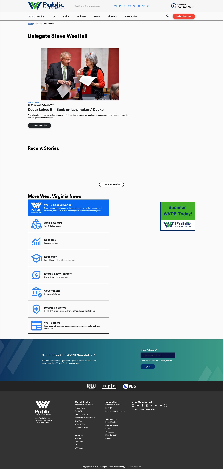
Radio (66, 16)
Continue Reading (39, 125)
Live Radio (79, 442)
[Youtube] (139, 6)
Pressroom (109, 438)
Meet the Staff (110, 435)
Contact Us (109, 432)
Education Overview (112, 405)
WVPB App (79, 448)
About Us (112, 16)
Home (30, 24)
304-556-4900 (43, 423)
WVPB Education (36, 16)
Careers (108, 429)
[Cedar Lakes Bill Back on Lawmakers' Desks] (80, 74)
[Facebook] (125, 6)
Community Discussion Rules (143, 409)
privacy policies (165, 360)
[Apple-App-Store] (115, 6)
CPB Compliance (81, 415)
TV (53, 16)
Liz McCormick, (35, 105)
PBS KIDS (108, 408)
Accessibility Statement (84, 405)
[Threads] (134, 6)
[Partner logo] (91, 386)
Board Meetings (111, 422)
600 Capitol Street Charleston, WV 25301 (43, 419)
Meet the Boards (111, 425)
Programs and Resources (115, 411)
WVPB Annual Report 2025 (85, 418)
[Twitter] (148, 6)
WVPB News (33, 103)
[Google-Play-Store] (120, 6)
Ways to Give (131, 16)
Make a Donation (183, 16)
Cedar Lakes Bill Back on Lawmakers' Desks (66, 109)
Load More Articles (111, 184)
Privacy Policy (80, 408)
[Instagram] (129, 6)
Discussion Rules (81, 428)
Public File (79, 411)
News (97, 16)
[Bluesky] (143, 6)
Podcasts (81, 16)
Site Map (78, 421)
